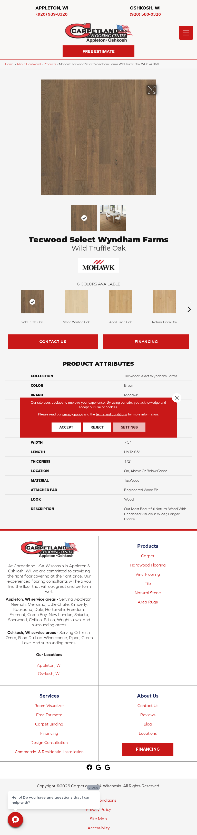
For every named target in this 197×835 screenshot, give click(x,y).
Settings (129, 427)
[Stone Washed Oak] (76, 302)
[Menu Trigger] (186, 33)
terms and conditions (111, 414)
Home (9, 64)
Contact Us (52, 341)
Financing (146, 341)
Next (160, 215)
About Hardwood (29, 64)
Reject (97, 427)
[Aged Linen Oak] (120, 302)
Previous (37, 215)
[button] (98, 51)
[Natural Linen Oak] (165, 302)
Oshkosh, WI (49, 673)
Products (50, 64)
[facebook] (89, 767)
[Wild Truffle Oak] (32, 302)
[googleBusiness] (98, 767)
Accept (66, 427)
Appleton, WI (49, 665)
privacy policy (72, 414)
